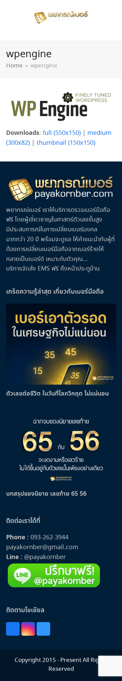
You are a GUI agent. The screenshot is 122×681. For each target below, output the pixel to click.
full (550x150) (62, 133)
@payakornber (44, 557)
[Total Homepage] (61, 200)
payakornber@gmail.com (42, 547)
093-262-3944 (49, 537)
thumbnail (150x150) (66, 143)
